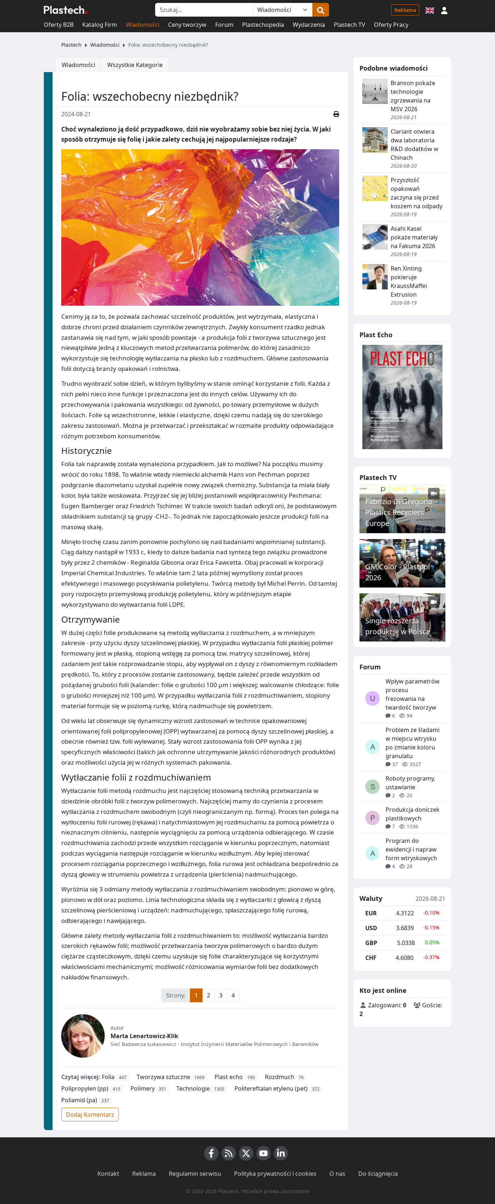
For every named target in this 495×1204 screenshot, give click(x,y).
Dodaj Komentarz (90, 1115)
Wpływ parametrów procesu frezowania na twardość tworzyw (413, 694)
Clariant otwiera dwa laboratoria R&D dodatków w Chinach (414, 144)
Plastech (71, 44)
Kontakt (108, 1174)
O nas (337, 1174)
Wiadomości (142, 25)
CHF (371, 958)
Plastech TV (349, 25)
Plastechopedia (263, 25)
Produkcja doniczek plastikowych (413, 814)
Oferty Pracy (391, 25)
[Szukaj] (320, 10)
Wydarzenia (309, 25)
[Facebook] (211, 1153)
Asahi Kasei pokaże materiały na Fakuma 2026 (414, 237)
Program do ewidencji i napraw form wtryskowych (411, 849)
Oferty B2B (59, 25)
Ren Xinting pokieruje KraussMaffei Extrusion (409, 281)
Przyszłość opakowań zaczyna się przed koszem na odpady (416, 193)
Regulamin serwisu (195, 1174)
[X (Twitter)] (246, 1153)
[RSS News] (228, 1153)
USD (371, 928)
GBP (371, 943)
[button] (444, 10)
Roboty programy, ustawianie (410, 782)
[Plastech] (65, 10)
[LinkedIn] (281, 1153)
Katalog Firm (99, 25)
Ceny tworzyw (187, 25)
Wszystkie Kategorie (135, 65)
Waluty (370, 899)
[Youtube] (263, 1153)
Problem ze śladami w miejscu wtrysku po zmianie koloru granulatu (413, 743)
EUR (371, 913)
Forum (224, 25)
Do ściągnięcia (378, 1174)
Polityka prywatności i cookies (275, 1174)
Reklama (405, 10)
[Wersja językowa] (429, 10)
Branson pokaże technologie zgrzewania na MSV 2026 (413, 96)
